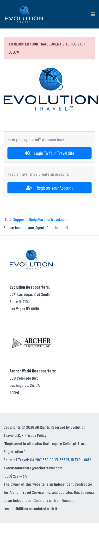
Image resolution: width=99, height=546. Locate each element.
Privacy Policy (35, 435)
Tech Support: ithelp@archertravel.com (36, 219)
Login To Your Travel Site (53, 153)
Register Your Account (54, 188)
